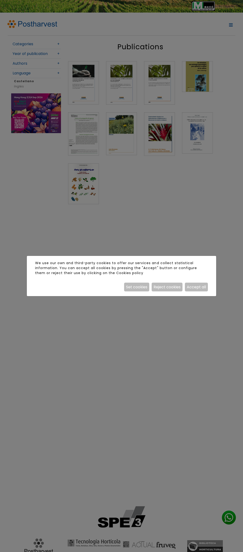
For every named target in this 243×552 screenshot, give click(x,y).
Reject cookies (167, 287)
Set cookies (136, 287)
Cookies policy (129, 273)
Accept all (196, 287)
